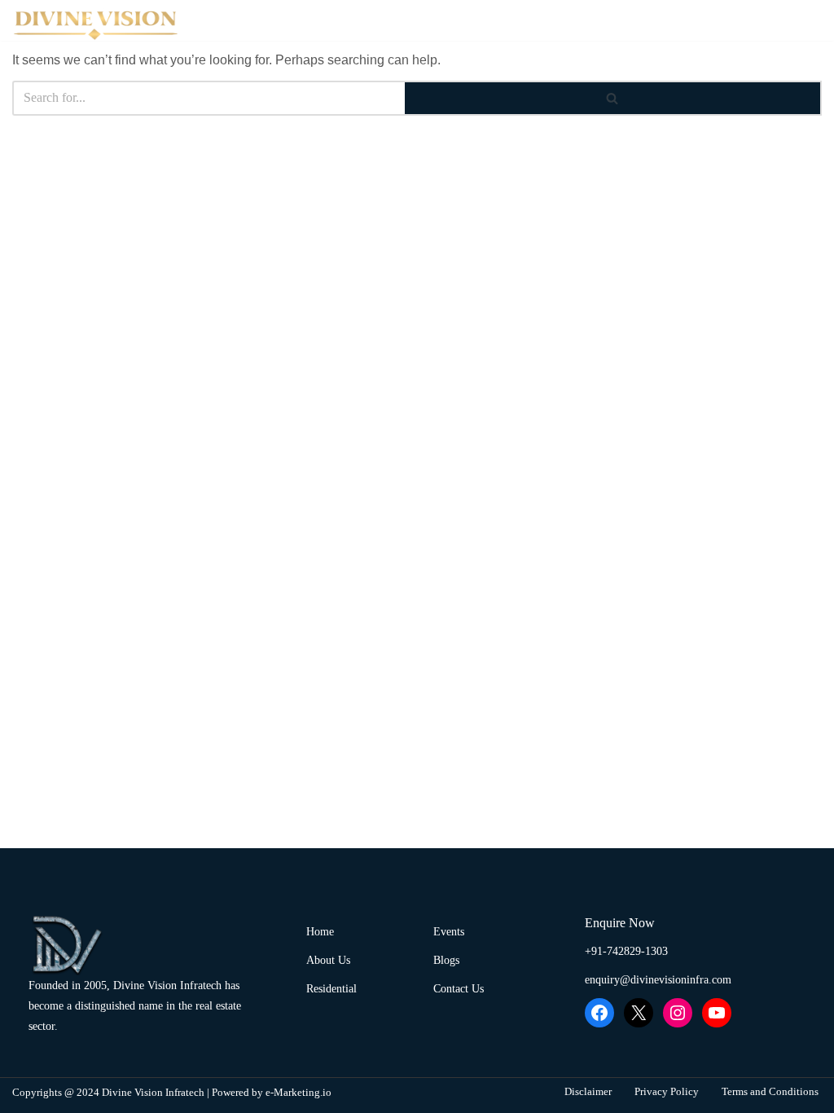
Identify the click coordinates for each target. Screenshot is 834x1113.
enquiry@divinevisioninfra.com (658, 980)
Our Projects (503, 20)
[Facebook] (599, 1012)
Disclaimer (588, 1092)
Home (306, 20)
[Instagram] (677, 1012)
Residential (331, 989)
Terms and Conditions (770, 1092)
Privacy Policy (666, 1092)
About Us (385, 20)
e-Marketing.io (298, 1092)
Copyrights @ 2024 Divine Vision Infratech (108, 1092)
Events (612, 20)
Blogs (780, 20)
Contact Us (698, 20)
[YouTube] (716, 1012)
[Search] (613, 98)
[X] (638, 1012)
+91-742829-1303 (626, 951)
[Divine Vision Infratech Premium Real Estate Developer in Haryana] (97, 24)
